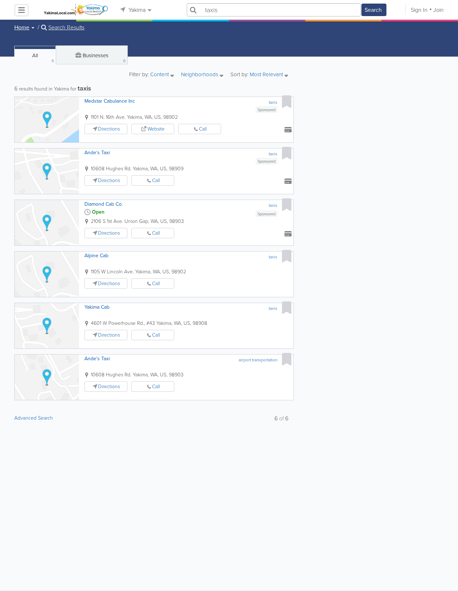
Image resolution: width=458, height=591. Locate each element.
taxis (273, 102)
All (43, 58)
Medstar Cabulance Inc (109, 101)
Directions (109, 129)
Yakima (136, 10)
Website (156, 129)
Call (203, 129)
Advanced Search (33, 418)
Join (438, 10)
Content (160, 75)
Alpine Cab (96, 255)
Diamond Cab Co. (103, 204)
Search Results (66, 27)
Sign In (419, 10)
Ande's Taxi (97, 152)
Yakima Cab (96, 307)
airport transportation (258, 360)
